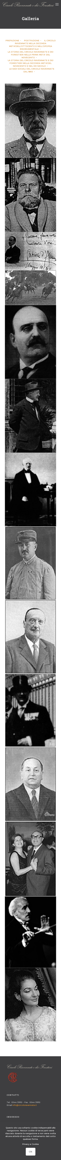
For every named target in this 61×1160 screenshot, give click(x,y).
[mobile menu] (57, 4)
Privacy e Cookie (30, 1144)
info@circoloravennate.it (25, 1105)
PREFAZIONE (12, 40)
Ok (30, 1151)
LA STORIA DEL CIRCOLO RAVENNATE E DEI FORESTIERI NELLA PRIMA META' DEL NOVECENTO (30, 55)
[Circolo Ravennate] (28, 4)
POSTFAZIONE (32, 40)
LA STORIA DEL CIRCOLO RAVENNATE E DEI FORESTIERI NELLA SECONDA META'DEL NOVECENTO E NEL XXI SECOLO (30, 63)
